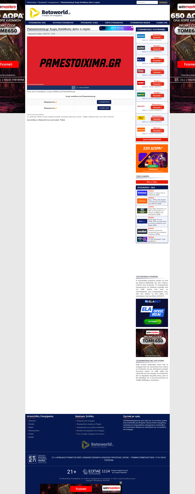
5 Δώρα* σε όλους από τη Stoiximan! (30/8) (156, 194)
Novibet (31, 424)
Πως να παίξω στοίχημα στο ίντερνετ (90, 434)
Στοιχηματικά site (37, 23)
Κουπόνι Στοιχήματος (63, 23)
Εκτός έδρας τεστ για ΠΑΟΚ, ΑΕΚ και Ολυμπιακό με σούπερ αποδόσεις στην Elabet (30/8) (157, 222)
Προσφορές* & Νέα (89, 23)
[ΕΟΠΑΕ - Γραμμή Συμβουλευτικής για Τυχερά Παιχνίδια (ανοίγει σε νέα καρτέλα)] (105, 472)
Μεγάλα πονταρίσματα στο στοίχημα (90, 431)
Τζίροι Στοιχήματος (114, 23)
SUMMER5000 (104, 102)
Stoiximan (32, 421)
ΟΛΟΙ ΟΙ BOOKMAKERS (152, 139)
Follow (62, 120)
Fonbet (31, 434)
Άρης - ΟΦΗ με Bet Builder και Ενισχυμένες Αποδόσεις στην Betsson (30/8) (157, 202)
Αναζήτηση (163, 2)
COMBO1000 (104, 108)
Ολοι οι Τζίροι (152, 182)
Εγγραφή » (157, 37)
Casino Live (161, 23)
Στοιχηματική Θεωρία (140, 23)
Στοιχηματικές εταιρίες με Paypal (89, 424)
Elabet (31, 427)
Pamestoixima (34, 431)
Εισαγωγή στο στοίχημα (86, 421)
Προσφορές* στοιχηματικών (48, 2)
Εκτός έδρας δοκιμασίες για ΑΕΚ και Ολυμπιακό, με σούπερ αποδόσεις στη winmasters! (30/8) (157, 211)
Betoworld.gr (31, 2)
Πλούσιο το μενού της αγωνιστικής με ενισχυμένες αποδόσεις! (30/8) (157, 232)
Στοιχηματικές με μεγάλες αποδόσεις (90, 427)
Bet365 (31, 437)
